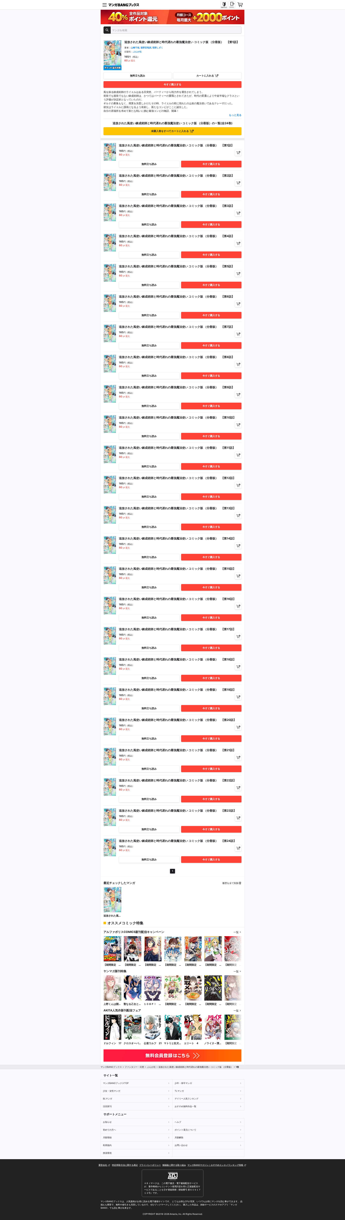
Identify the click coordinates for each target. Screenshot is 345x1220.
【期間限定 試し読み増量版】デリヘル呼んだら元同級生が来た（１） (233, 1004)
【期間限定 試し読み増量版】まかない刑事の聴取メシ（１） (193, 1004)
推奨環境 (107, 1153)
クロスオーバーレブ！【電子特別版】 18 (132, 1043)
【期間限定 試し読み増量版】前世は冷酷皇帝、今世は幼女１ (233, 965)
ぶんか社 (137, 51)
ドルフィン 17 (112, 1043)
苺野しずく (157, 47)
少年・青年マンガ (183, 1083)
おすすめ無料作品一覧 (185, 1106)
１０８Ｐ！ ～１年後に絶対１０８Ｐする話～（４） (152, 1004)
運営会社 (103, 1165)
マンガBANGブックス (111, 1067)
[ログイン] (232, 4)
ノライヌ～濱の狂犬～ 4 (213, 1043)
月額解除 (179, 1137)
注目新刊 (107, 1106)
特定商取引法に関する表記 (125, 1165)
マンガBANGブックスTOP (116, 1083)
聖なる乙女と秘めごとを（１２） (132, 1004)
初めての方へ (109, 1129)
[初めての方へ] (224, 5)
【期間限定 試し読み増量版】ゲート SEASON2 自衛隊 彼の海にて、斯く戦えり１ (112, 965)
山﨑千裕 (135, 47)
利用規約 (107, 1145)
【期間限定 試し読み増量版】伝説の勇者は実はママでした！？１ (213, 965)
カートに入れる (205, 75)
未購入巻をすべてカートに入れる (170, 130)
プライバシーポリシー (150, 1165)
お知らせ (107, 1122)
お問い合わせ (181, 1145)
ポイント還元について (185, 1129)
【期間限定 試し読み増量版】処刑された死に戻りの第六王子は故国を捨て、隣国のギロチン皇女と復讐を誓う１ (132, 965)
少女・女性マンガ (111, 1091)
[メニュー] (105, 5)
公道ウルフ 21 (153, 1043)
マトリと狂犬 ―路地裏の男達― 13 (172, 1043)
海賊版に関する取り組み (174, 1165)
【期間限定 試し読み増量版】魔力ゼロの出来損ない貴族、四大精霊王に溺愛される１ (193, 965)
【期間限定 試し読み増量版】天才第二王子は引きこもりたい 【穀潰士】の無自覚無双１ (153, 965)
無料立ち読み (137, 75)
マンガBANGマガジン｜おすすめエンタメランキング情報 (215, 1165)
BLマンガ (107, 1098)
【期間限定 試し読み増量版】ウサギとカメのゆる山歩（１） (172, 1004)
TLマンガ (179, 1091)
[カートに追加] (238, 152)
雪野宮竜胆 (146, 47)
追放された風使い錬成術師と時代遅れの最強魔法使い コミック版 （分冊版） (112, 915)
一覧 (236, 932)
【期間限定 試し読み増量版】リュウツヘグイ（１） (213, 1004)
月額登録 (107, 1137)
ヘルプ (178, 1122)
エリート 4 (191, 1043)
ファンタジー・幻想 (134, 1067)
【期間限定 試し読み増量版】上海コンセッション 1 (233, 1043)
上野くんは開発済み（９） (112, 1004)
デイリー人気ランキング (186, 1098)
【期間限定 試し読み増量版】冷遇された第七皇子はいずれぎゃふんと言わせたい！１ (172, 965)
